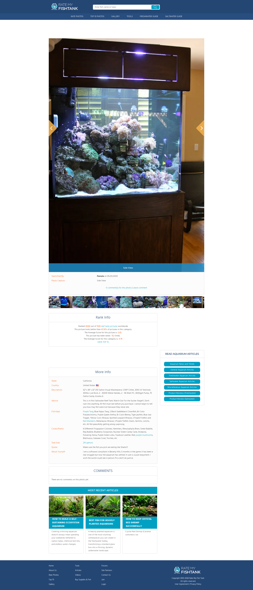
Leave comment (140, 288)
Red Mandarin (89, 421)
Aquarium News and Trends (182, 364)
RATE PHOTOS (77, 16)
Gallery (51, 584)
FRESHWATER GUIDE (149, 16)
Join (103, 579)
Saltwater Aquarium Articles (182, 381)
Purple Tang (88, 411)
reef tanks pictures (109, 326)
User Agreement (182, 584)
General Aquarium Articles (182, 370)
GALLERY (115, 16)
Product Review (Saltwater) (182, 399)
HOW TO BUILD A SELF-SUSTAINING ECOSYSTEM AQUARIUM (65, 522)
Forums (104, 565)
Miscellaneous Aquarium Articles (182, 387)
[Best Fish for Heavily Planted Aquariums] (103, 506)
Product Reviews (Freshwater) (182, 393)
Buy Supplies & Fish (83, 579)
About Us (53, 570)
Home (51, 565)
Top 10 (51, 579)
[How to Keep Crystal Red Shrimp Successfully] (140, 506)
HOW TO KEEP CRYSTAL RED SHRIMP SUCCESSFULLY (139, 522)
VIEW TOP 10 (103, 342)
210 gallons (88, 443)
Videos (78, 575)
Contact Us (106, 575)
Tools (77, 565)
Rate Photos (54, 575)
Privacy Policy (195, 584)
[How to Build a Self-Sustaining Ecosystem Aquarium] (66, 506)
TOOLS (130, 16)
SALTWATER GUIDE (173, 16)
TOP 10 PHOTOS (97, 16)
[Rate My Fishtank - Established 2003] (65, 6)
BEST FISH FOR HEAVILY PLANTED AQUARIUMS (102, 522)
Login (103, 584)
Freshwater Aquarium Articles (182, 375)
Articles (78, 570)
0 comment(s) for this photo (118, 288)
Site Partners (106, 570)
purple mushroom (144, 435)
